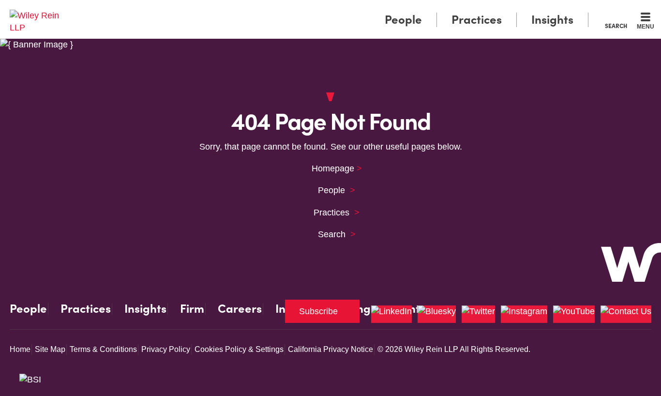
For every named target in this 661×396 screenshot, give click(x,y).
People (403, 19)
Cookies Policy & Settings (239, 349)
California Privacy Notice (330, 349)
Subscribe (318, 311)
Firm (192, 309)
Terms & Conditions (103, 349)
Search (616, 25)
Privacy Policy (165, 349)
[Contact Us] (626, 314)
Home (20, 349)
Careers (240, 309)
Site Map (50, 349)
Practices (476, 19)
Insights (552, 19)
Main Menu (301, 10)
